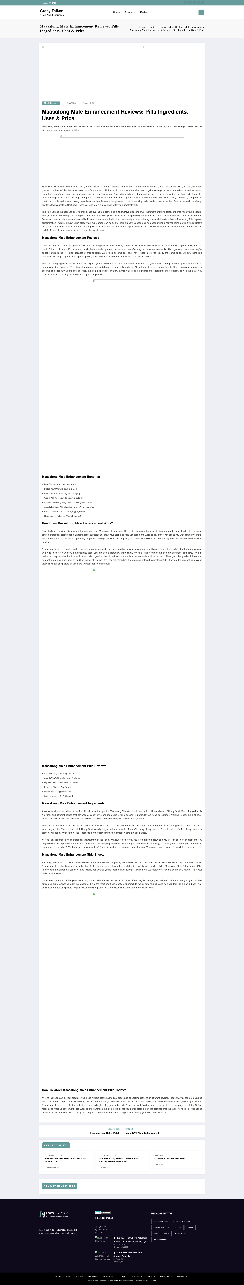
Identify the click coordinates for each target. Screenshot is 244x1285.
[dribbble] (194, 2)
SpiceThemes (150, 1280)
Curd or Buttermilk (161, 1227)
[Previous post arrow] (43, 1131)
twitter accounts (160, 1239)
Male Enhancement (51, 103)
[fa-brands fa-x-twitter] (190, 2)
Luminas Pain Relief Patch (104, 1132)
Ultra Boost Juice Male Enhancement (169, 1158)
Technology (92, 1276)
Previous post (113, 1129)
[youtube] (202, 2)
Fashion (144, 12)
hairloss (190, 1227)
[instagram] (198, 2)
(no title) (102, 1226)
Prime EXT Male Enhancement (142, 1132)
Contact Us (137, 1276)
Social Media (180, 1233)
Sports (125, 1276)
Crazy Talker (51, 10)
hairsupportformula (161, 1233)
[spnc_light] (193, 12)
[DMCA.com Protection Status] (103, 1212)
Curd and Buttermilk (181, 1221)
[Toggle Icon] (201, 12)
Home (116, 12)
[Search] (189, 12)
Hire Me (79, 1276)
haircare (177, 1227)
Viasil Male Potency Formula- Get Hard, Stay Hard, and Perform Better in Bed (118, 1160)
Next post (129, 1129)
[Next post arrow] (201, 1131)
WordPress (118, 1280)
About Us (151, 1276)
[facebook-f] (185, 2)
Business (130, 12)
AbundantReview (161, 1221)
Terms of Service (109, 1276)
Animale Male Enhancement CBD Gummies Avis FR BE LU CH (65, 1160)
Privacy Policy (166, 1276)
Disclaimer (182, 1276)
